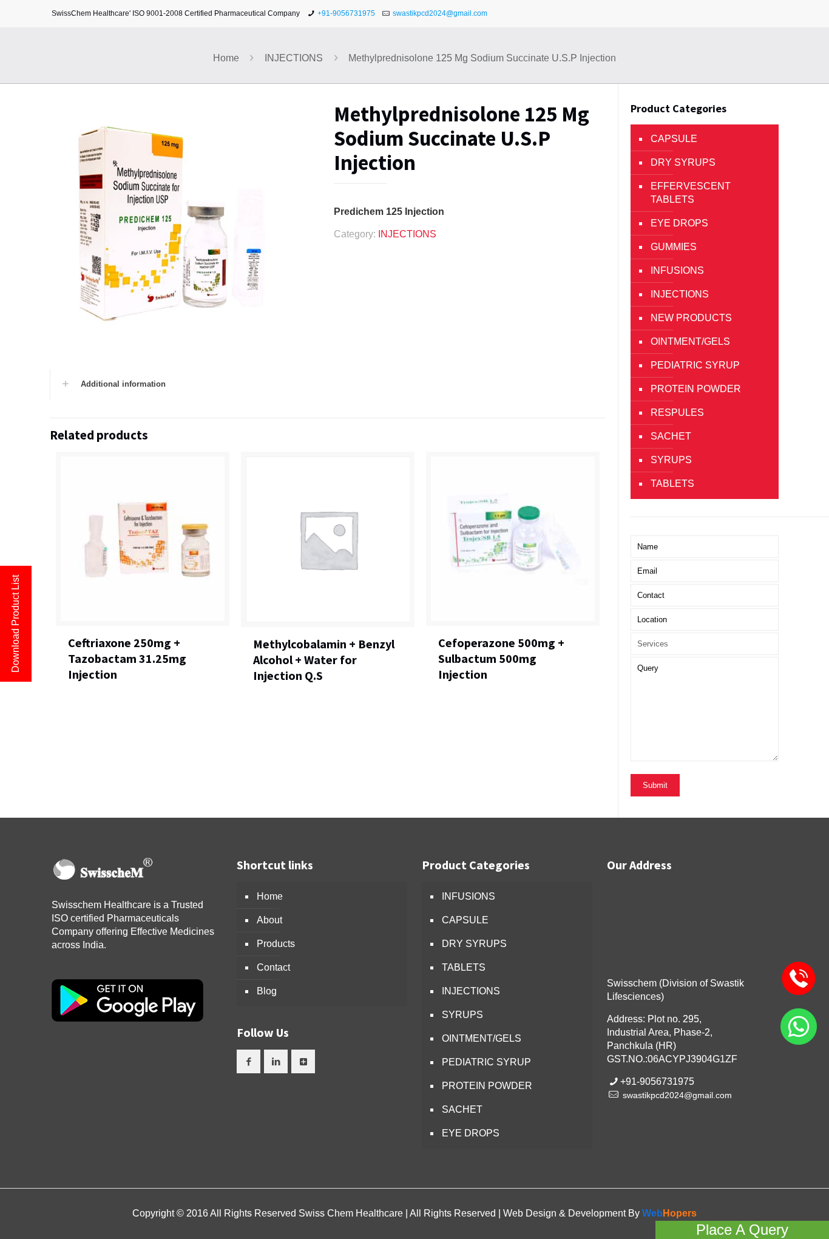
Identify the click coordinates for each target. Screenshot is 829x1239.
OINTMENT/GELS (690, 341)
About (269, 920)
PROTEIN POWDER (696, 389)
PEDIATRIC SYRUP (695, 365)
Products (276, 944)
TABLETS (672, 483)
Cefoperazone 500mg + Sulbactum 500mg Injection (501, 658)
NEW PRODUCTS (691, 318)
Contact (273, 967)
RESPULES (677, 412)
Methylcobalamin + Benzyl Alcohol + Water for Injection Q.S (323, 659)
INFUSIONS (677, 270)
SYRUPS (671, 460)
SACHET (671, 436)
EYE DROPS (679, 223)
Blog (267, 991)
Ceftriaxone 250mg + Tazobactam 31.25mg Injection (127, 658)
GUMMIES (674, 247)
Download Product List (15, 624)
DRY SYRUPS (683, 162)
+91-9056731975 (346, 13)
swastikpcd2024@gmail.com (440, 13)
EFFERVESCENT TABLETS (691, 193)
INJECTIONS (294, 58)
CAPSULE (674, 139)
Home (226, 58)
